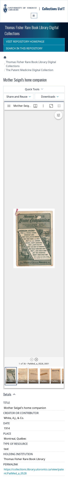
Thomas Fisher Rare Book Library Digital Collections (31, 64)
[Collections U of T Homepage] (5, 57)
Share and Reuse (16, 96)
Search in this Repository (24, 48)
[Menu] (34, 15)
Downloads (48, 96)
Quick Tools (32, 89)
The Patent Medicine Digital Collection (29, 70)
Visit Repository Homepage (25, 41)
